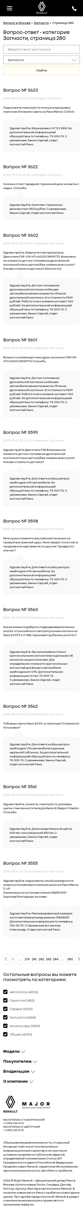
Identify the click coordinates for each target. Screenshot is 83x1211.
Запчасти (41, 23)
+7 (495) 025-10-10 (13, 1123)
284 (55, 959)
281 (34, 959)
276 (27, 959)
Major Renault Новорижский (24, 1119)
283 (48, 959)
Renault (27, 1180)
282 (41, 959)
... (20, 959)
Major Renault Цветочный (21, 1126)
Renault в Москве (16, 23)
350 (70, 959)
